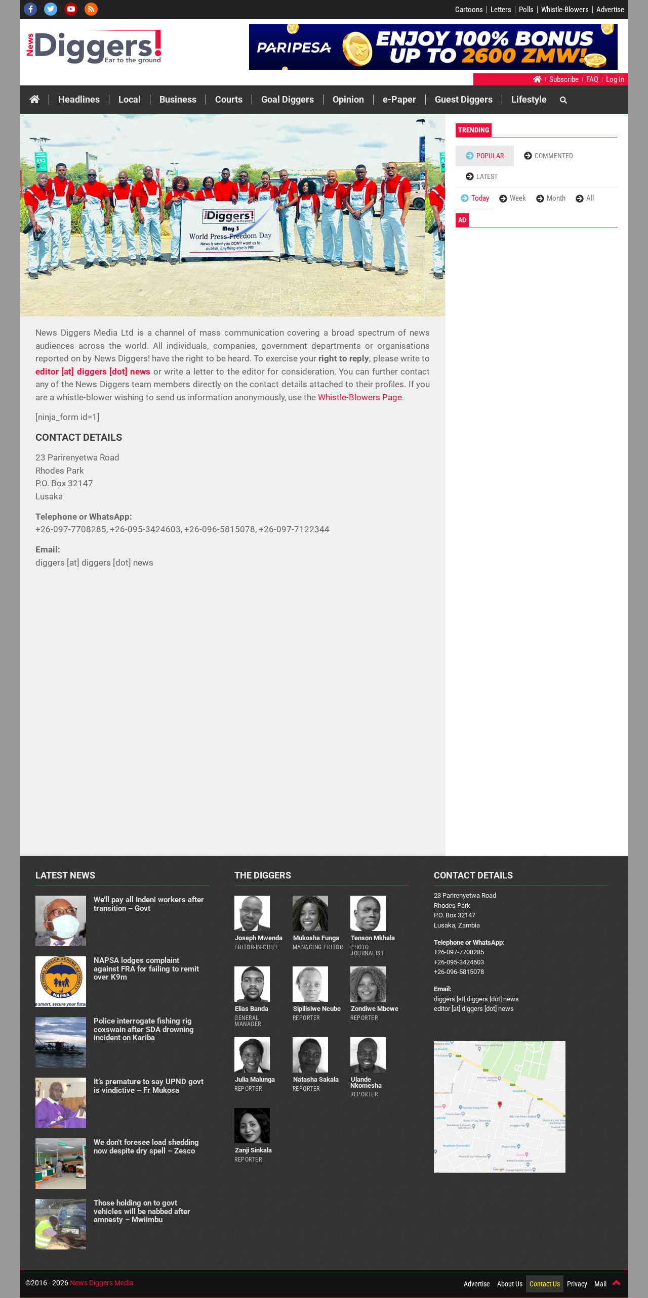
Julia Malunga (255, 1079)
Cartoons (469, 9)
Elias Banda (251, 1008)
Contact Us (545, 1284)
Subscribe (564, 79)
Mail (600, 1284)
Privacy (577, 1284)
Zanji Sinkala (253, 1150)
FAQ (592, 79)
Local (129, 99)
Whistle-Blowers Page (360, 397)
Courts (228, 99)
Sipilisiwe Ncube (317, 1008)
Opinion (348, 99)
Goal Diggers (287, 99)
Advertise (610, 9)
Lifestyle (529, 99)
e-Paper (399, 99)
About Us (509, 1284)
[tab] (485, 156)
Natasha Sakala (316, 1079)
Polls (526, 9)
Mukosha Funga (316, 938)
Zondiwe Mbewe (374, 1008)
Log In (615, 79)
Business (177, 99)
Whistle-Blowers (565, 9)
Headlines (79, 99)
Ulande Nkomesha (366, 1082)
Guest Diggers (464, 99)
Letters (501, 9)
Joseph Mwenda (258, 938)
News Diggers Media (102, 1283)
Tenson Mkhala (373, 938)
